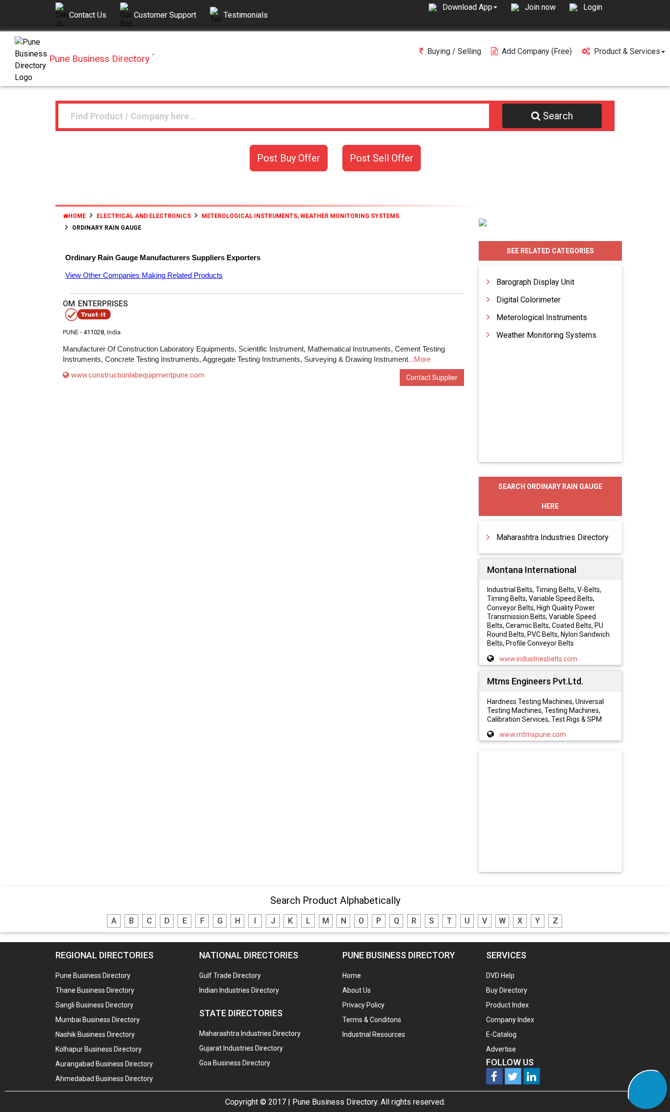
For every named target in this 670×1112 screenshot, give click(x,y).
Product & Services (627, 51)
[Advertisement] (550, 812)
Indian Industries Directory (239, 990)
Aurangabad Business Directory (104, 1064)
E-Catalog (501, 1034)
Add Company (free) (537, 51)
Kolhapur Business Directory (98, 1049)
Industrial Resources (373, 1034)
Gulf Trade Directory (230, 975)
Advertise (501, 1049)
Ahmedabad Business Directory (104, 1079)
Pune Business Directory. (335, 1102)
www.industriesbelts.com (538, 659)
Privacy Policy (363, 1005)
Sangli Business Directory (94, 1005)
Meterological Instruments (541, 317)
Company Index (510, 1020)
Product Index (507, 1005)
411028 (93, 332)
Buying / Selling (454, 51)
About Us (356, 990)
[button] (469, 6)
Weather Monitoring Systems (546, 335)
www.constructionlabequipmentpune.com (138, 375)
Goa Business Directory (234, 1063)
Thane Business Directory (94, 990)
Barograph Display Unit (535, 282)
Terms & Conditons (371, 1020)
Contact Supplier (432, 377)
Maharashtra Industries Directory (552, 537)
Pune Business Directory (92, 975)
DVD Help (500, 975)
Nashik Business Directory (95, 1034)
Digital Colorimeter (528, 299)
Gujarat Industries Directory (241, 1048)
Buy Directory (506, 990)
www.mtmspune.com (532, 734)
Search (558, 116)
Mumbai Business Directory (97, 1020)
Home (77, 216)
